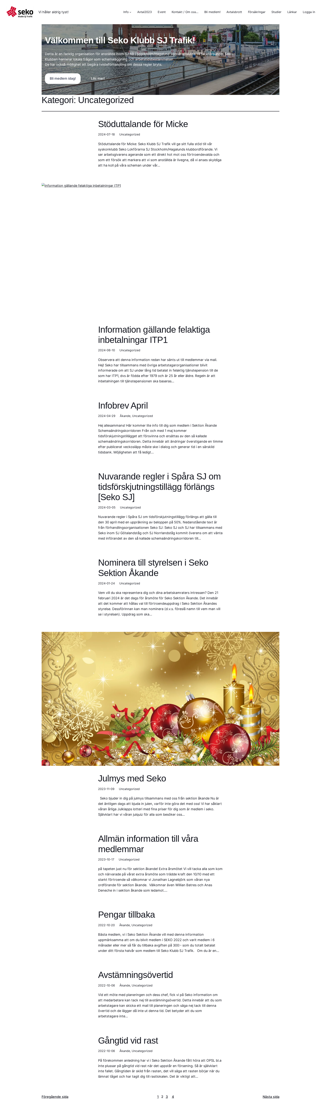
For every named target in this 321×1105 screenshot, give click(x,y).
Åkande (125, 416)
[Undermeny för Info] (130, 12)
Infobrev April (123, 405)
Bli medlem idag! (63, 78)
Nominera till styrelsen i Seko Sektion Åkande (153, 568)
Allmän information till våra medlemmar (148, 844)
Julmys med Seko (132, 778)
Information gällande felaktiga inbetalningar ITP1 (154, 335)
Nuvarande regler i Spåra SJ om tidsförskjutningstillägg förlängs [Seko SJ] (159, 486)
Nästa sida (271, 1097)
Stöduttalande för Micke (143, 124)
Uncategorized (129, 134)
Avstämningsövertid (135, 975)
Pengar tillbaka (126, 914)
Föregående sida (55, 1097)
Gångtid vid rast (128, 1040)
